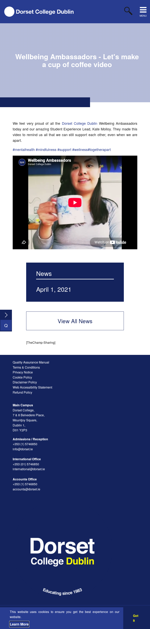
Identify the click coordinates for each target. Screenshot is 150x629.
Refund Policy (22, 392)
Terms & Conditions (26, 367)
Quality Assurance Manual (31, 362)
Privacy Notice (23, 372)
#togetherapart (99, 149)
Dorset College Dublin (79, 123)
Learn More (19, 624)
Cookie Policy (22, 377)
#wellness (80, 149)
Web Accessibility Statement (32, 387)
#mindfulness (46, 149)
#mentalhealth (24, 149)
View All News (75, 321)
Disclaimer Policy (25, 382)
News (44, 273)
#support (64, 149)
